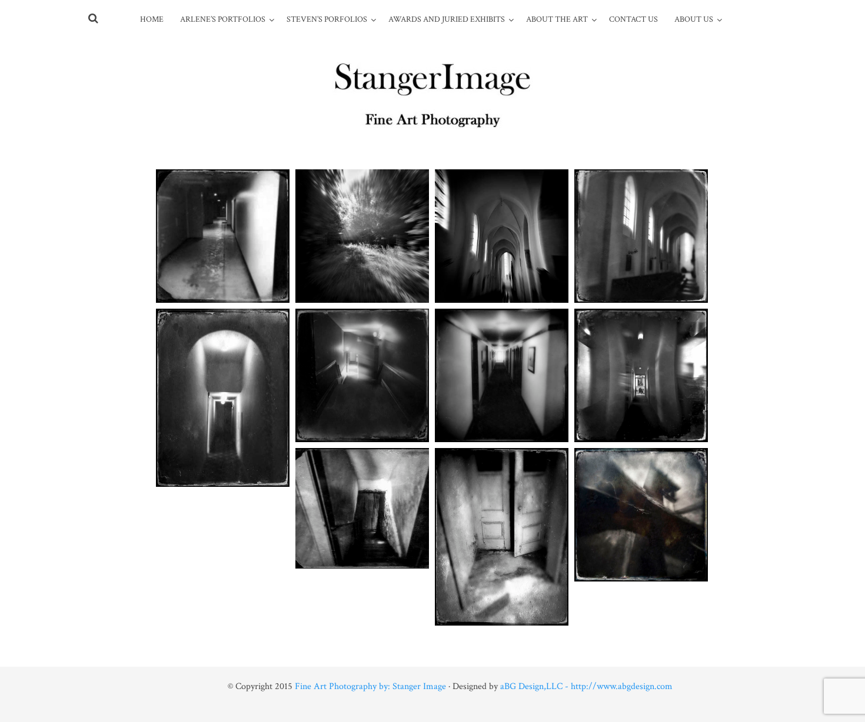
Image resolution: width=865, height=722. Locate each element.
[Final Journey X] (501, 537)
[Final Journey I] (223, 236)
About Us (693, 19)
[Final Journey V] (362, 375)
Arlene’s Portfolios (222, 19)
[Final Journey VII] (641, 375)
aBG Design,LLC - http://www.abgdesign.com (586, 686)
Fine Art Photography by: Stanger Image (370, 686)
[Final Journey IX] (223, 398)
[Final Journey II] (362, 236)
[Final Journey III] (501, 236)
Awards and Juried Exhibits (446, 19)
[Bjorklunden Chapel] (641, 514)
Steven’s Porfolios (327, 19)
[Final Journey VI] (501, 375)
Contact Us (633, 19)
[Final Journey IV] (641, 236)
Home (152, 19)
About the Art (557, 19)
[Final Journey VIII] (362, 508)
